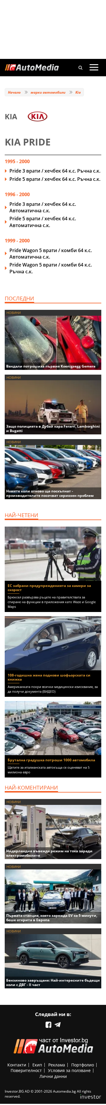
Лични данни (53, 1076)
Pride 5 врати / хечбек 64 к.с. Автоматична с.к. (42, 221)
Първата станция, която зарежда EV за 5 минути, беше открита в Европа (51, 917)
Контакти (16, 1065)
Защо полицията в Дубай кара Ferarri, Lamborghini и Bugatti (53, 428)
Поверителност (26, 1070)
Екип (37, 1065)
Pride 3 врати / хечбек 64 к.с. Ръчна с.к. (54, 171)
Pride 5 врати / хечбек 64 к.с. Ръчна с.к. (54, 179)
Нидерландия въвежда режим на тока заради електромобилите (49, 853)
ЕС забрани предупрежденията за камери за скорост (49, 587)
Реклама (56, 1065)
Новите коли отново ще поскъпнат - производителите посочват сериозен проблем (50, 493)
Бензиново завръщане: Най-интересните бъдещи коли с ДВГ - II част (53, 982)
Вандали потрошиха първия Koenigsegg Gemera (50, 366)
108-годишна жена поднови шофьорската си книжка (49, 677)
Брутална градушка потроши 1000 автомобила (51, 759)
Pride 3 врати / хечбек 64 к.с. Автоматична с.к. (42, 207)
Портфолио (82, 1065)
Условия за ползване (69, 1070)
